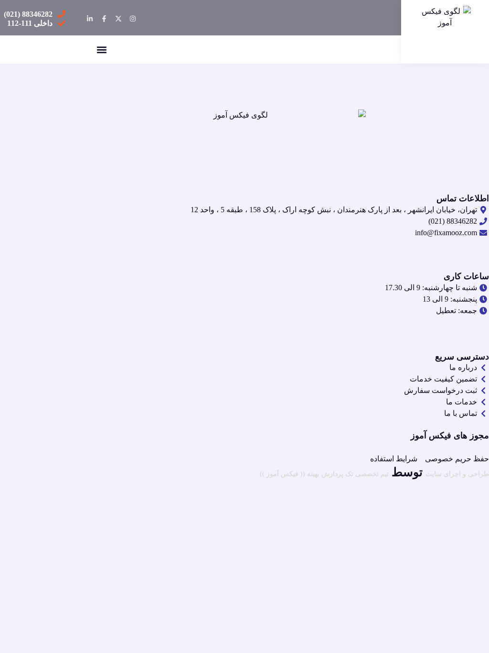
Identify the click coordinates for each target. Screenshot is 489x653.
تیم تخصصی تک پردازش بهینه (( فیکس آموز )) (324, 474)
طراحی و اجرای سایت (457, 474)
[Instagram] (132, 18)
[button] (101, 49)
